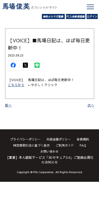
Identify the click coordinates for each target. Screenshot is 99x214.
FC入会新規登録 (76, 16)
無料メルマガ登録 (53, 16)
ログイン (92, 16)
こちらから (16, 85)
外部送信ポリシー (58, 139)
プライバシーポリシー (25, 139)
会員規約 (83, 139)
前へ (8, 105)
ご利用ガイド (65, 145)
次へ (91, 105)
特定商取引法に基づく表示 (31, 145)
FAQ (83, 145)
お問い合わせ (49, 151)
